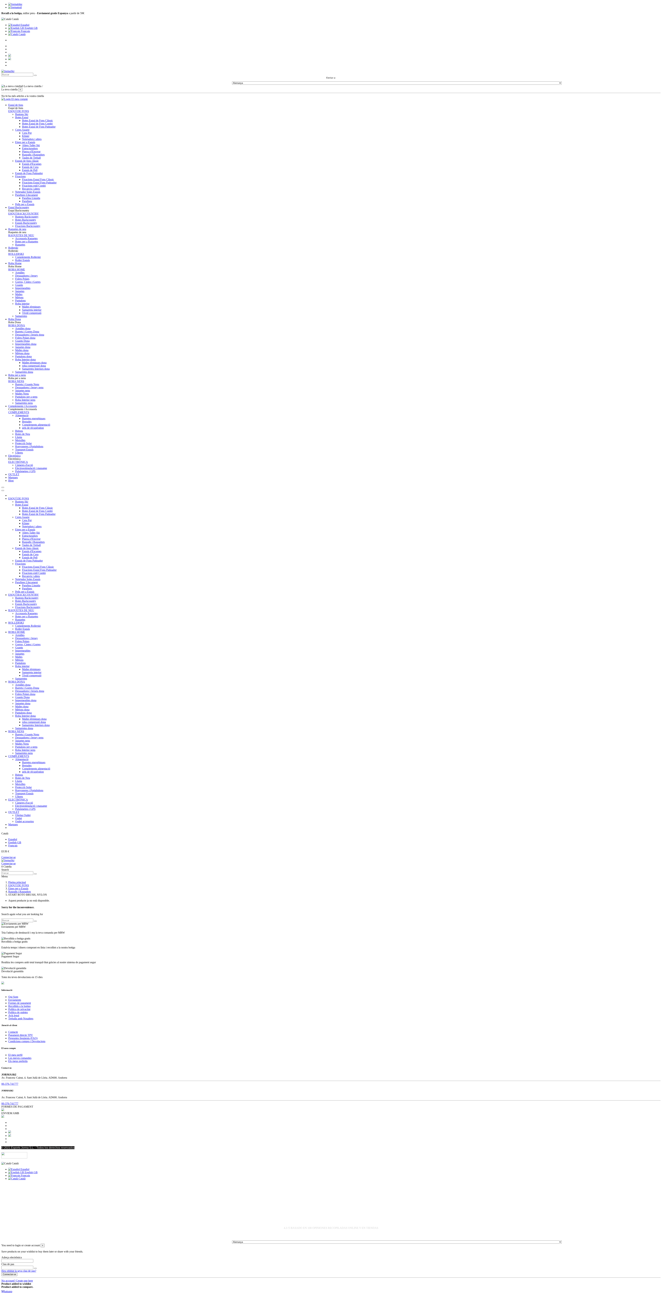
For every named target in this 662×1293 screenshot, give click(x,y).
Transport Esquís (24, 449)
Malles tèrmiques (31, 306)
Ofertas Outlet (23, 815)
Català (22, 34)
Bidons (19, 430)
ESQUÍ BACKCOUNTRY (23, 213)
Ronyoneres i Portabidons (29, 446)
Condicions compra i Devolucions (26, 1041)
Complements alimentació (36, 424)
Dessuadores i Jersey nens (29, 387)
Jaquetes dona (22, 347)
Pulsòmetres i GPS (25, 471)
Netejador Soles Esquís (27, 191)
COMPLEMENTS (18, 412)
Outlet (18, 818)
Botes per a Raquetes (26, 241)
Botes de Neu (22, 434)
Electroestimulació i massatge (31, 468)
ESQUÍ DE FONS (18, 111)
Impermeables (22, 288)
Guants (19, 285)
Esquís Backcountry (26, 222)
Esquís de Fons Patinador (29, 173)
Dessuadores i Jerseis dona (29, 334)
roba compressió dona (34, 365)
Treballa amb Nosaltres (20, 1018)
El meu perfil (15, 1054)
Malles (18, 294)
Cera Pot (27, 132)
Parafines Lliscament (26, 195)
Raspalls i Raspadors (33, 154)
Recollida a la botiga (19, 1006)
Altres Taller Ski (31, 145)
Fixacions (20, 176)
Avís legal (13, 1015)
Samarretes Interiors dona (36, 368)
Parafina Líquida (31, 198)
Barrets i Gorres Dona (27, 331)
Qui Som (13, 996)
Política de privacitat (19, 1009)
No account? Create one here (17, 1280)
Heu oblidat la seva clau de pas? (18, 1270)
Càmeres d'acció (24, 465)
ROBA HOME (16, 269)
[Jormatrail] (15, 7)
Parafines (27, 201)
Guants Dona (22, 340)
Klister (25, 136)
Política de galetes (18, 1012)
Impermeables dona (25, 344)
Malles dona (21, 350)
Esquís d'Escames (31, 163)
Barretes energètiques (33, 418)
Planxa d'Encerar (31, 151)
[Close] (2, 490)
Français (25, 31)
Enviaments (14, 999)
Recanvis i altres (31, 188)
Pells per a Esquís (24, 204)
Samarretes (21, 316)
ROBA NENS (16, 381)
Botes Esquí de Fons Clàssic (37, 120)
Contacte (13, 1032)
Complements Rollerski (28, 257)
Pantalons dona (23, 356)
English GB (31, 28)
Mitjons (19, 297)
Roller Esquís (22, 260)
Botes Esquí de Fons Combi (37, 123)
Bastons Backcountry (26, 216)
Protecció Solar (23, 443)
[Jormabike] (15, 4)
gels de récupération (33, 427)
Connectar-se (8, 857)
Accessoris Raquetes (26, 238)
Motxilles (20, 440)
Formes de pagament (19, 1003)
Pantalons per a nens (26, 396)
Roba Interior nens (25, 399)
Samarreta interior (31, 309)
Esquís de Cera (30, 167)
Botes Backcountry (25, 219)
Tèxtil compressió (31, 312)
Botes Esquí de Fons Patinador (39, 126)
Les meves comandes (19, 1058)
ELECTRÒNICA (18, 461)
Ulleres (19, 452)
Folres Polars (22, 278)
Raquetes (20, 244)
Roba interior (22, 303)
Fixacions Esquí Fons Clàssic (38, 179)
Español (24, 24)
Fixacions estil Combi (34, 185)
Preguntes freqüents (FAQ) (23, 1038)
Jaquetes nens (22, 390)
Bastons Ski (21, 114)
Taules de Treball (31, 157)
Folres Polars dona (25, 337)
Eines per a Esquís (25, 142)
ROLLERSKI (16, 253)
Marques (13, 824)
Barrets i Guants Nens (27, 384)
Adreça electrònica (11, 1257)
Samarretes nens (24, 403)
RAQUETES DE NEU (21, 235)
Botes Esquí (21, 117)
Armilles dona (23, 328)
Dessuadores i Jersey (26, 275)
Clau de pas (7, 1264)
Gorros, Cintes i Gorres (28, 281)
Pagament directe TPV (20, 1035)
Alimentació (21, 415)
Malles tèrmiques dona (34, 362)
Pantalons (20, 300)
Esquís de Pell (29, 170)
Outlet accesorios (24, 821)
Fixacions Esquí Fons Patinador (39, 182)
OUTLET (13, 812)
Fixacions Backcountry (27, 226)
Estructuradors (30, 148)
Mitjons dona (22, 353)
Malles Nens (22, 393)
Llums (18, 437)
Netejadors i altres (32, 139)
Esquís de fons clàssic (27, 160)
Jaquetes (19, 291)
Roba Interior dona (25, 359)
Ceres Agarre (22, 129)
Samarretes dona (24, 371)
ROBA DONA (16, 325)
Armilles (19, 272)
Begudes (27, 421)
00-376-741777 (9, 1083)
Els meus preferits (18, 1061)
